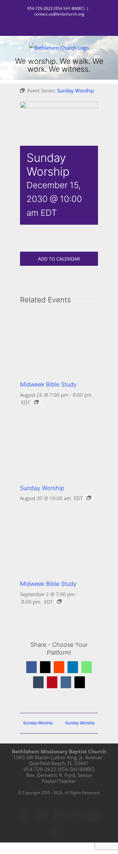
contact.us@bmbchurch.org (59, 14)
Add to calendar (59, 259)
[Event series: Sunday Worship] (89, 498)
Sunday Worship (42, 488)
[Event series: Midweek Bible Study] (36, 402)
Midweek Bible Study (48, 384)
